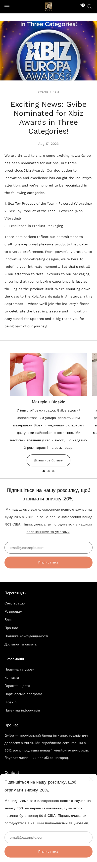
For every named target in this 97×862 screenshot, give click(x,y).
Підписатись (48, 851)
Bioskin (10, 702)
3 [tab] (53, 471)
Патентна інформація (22, 710)
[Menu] (6, 6)
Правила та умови (19, 669)
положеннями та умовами (48, 532)
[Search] (90, 6)
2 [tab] (49, 471)
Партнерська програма (23, 694)
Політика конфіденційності (26, 636)
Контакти (11, 677)
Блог (8, 620)
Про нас (11, 628)
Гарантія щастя (17, 686)
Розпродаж (13, 611)
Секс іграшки (15, 603)
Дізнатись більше (48, 460)
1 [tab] (44, 471)
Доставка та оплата (20, 644)
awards (43, 91)
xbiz (56, 91)
